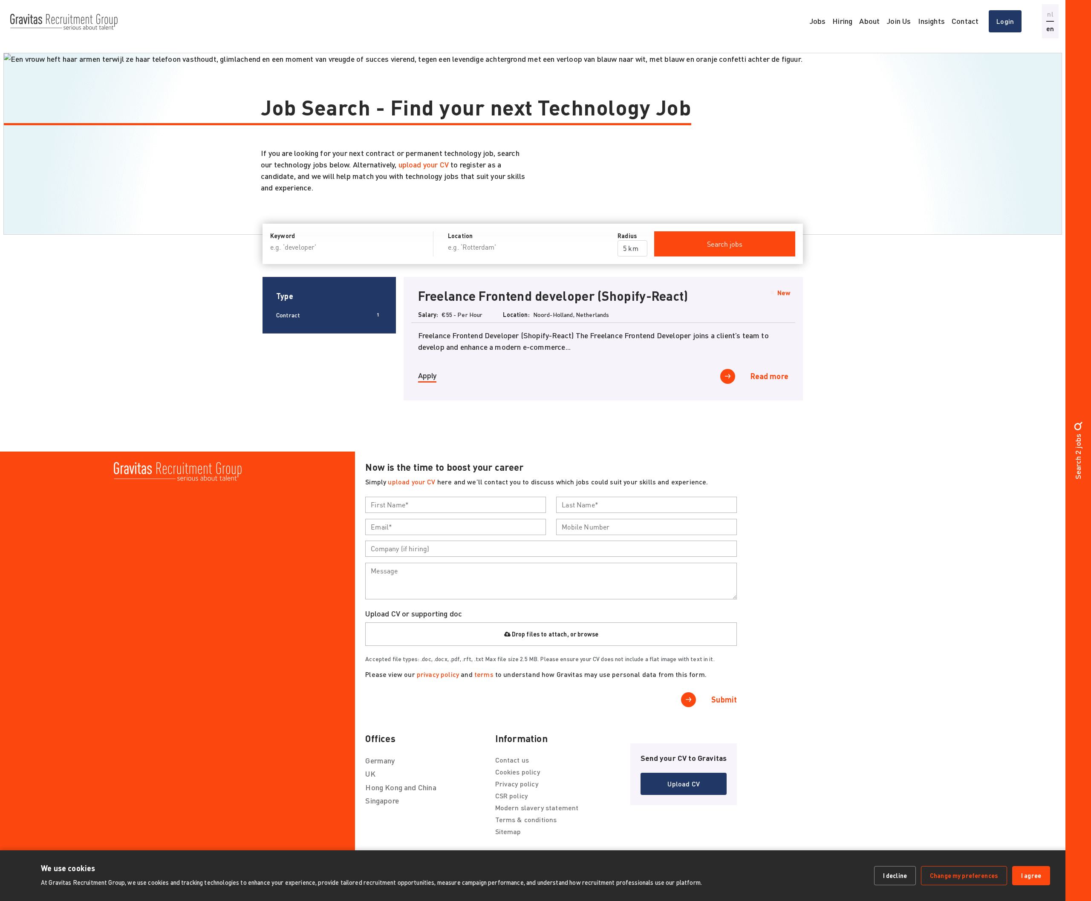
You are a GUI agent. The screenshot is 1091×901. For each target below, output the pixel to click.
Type (284, 296)
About (869, 21)
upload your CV (424, 164)
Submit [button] (724, 699)
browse (587, 634)
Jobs (817, 21)
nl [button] (1050, 14)
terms (484, 674)
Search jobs (724, 244)
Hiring (842, 21)
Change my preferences (964, 875)
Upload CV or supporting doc (413, 613)
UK (370, 773)
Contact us (512, 760)
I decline (895, 875)
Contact (965, 21)
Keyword (282, 235)
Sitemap (508, 831)
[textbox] (455, 505)
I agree (1031, 875)
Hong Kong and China (400, 787)
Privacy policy (516, 784)
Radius (627, 235)
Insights (931, 21)
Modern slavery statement (537, 807)
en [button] (1050, 28)
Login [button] (1005, 21)
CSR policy (511, 796)
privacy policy (438, 674)
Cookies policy (517, 772)
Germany (380, 760)
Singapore (382, 800)
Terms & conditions (526, 819)
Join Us (898, 21)
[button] (754, 376)
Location (460, 235)
